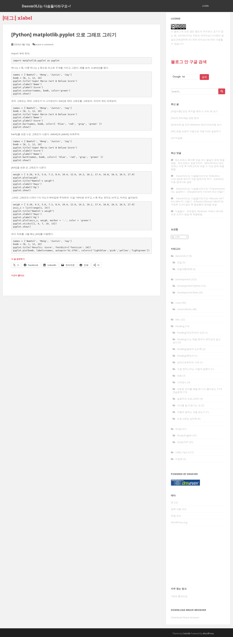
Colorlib (186, 633)
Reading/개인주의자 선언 (190, 332)
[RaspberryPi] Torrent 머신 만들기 (205, 191)
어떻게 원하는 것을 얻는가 (191, 412)
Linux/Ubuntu (184, 309)
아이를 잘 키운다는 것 (189, 405)
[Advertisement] (198, 557)
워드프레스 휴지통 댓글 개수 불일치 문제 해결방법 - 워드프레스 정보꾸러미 (197, 161)
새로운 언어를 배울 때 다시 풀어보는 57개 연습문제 (197, 390)
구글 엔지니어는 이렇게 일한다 (193, 369)
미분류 (179, 459)
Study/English (184, 435)
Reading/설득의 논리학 (189, 349)
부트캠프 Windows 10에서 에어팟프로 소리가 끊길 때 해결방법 (197, 213)
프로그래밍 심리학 (187, 418)
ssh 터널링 (177, 138)
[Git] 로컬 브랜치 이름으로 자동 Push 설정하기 (196, 131)
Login (205, 5)
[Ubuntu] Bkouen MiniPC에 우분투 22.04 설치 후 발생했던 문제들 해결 (197, 203)
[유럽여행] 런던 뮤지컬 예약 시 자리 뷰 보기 (194, 111)
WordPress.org (179, 522)
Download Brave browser (185, 617)
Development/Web (187, 292)
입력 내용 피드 (179, 509)
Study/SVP (182, 442)
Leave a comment (44, 44)
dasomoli (180, 256)
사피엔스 (182, 382)
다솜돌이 (180, 211)
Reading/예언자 (185, 355)
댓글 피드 (176, 515)
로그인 (174, 502)
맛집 (179, 262)
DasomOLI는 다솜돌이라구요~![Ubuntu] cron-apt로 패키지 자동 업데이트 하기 (195, 177)
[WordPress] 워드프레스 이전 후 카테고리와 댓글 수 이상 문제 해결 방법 (197, 166)
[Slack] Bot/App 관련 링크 (185, 118)
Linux (178, 302)
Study (178, 429)
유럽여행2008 (184, 269)
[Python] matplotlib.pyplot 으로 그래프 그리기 (63, 34)
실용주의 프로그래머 (188, 398)
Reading (179, 326)
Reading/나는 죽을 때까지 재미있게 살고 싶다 (197, 341)
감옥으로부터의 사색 (188, 362)
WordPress (208, 633)
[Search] (221, 91)
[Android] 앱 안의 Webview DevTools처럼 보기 (196, 124)
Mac (177, 319)
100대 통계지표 (179, 596)
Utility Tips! (181, 452)
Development (182, 279)
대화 (179, 375)
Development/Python (189, 285)
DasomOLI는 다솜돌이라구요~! (46, 6)
